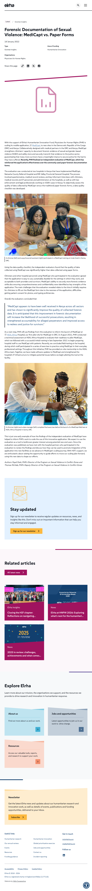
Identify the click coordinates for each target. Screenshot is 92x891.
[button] (85, 5)
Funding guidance (11, 857)
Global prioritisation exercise (44, 843)
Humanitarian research (13, 839)
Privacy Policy (23, 869)
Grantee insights (21, 22)
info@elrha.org (67, 839)
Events (7, 848)
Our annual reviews (12, 843)
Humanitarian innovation (42, 839)
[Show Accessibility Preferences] (86, 885)
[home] (9, 5)
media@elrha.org (68, 844)
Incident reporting (40, 857)
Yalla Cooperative (19, 881)
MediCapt (36, 145)
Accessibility (9, 869)
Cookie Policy (37, 869)
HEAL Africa (12, 334)
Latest (8, 21)
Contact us (37, 852)
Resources (8, 852)
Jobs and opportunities (41, 848)
